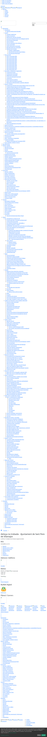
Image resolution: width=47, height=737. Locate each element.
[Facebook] (8, 7)
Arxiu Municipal (6, 663)
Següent (6, 582)
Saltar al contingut (6, 2)
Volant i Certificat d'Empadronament (11, 653)
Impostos (5, 658)
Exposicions (5, 705)
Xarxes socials (6, 708)
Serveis (4, 645)
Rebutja (39, 735)
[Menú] (1, 27)
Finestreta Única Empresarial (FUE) (11, 661)
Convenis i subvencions (8, 629)
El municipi (3, 664)
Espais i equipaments (7, 667)
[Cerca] (33, 25)
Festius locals (6, 675)
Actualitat (3, 698)
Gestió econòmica (7, 626)
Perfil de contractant (7, 634)
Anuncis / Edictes (7, 625)
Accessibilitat (29, 725)
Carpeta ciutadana (7, 657)
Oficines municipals (7, 644)
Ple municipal (6, 622)
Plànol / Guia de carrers (8, 679)
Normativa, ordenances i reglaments (11, 623)
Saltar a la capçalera (6, 0)
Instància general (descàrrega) (10, 654)
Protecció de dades (7, 638)
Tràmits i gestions (7, 651)
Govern (4, 620)
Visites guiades (6, 691)
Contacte (3, 6)
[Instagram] (19, 7)
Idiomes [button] (4, 9)
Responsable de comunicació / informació (12, 714)
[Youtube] (13, 7)
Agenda (4, 546)
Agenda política (6, 550)
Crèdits (27, 719)
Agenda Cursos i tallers (8, 707)
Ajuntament (3, 617)
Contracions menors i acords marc (11, 631)
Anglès (6, 13)
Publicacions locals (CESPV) (9, 677)
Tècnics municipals (7, 632)
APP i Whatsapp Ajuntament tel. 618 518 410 (28, 608)
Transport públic (6, 680)
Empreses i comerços (8, 670)
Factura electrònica (7, 660)
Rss (3, 715)
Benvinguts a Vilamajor (8, 683)
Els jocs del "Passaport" (8, 689)
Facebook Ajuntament (19, 609)
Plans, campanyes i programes (10, 636)
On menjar (5, 695)
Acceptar (43, 735)
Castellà (6, 12)
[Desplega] (8, 531)
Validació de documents (8, 650)
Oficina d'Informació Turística (9, 685)
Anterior (3, 582)
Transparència (6, 635)
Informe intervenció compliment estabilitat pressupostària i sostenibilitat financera (22, 628)
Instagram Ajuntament (11, 609)
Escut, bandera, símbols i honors (10, 639)
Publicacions (6, 555)
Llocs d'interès (6, 694)
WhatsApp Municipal (7, 701)
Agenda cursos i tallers (8, 547)
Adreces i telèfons (7, 666)
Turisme (5, 530)
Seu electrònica (6, 642)
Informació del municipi (8, 673)
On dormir (5, 696)
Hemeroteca (5, 717)
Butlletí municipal (7, 711)
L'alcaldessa (5, 619)
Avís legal (28, 724)
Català (6, 10)
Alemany (7, 15)
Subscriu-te (3, 592)
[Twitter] (3, 7)
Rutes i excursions (7, 688)
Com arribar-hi (6, 686)
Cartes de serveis (7, 647)
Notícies (4, 553)
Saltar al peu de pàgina (7, 3)
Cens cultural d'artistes (8, 672)
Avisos (4, 552)
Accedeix (3, 566)
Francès (6, 16)
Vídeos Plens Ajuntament (4, 609)
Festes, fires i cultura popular (9, 676)
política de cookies (12, 732)
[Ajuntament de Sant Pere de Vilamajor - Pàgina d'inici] (8, 23)
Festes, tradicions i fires (8, 692)
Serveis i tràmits (4, 641)
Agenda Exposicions (7, 549)
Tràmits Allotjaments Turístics (9, 655)
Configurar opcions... (5, 735)
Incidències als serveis (8, 648)
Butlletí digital (6, 710)
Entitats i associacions (8, 669)
